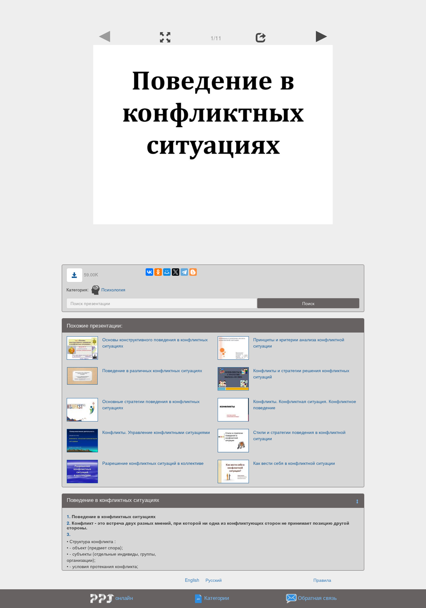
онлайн (124, 597)
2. (68, 523)
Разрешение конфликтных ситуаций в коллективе (153, 463)
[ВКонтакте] (149, 272)
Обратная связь (317, 598)
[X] (175, 272)
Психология (113, 289)
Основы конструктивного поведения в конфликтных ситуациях (155, 342)
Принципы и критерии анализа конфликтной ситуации (298, 342)
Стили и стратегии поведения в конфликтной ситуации (299, 435)
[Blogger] (193, 272)
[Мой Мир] (167, 272)
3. (68, 534)
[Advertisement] (213, 14)
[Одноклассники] (158, 272)
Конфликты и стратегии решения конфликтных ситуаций (301, 373)
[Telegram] (184, 272)
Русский (214, 580)
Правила (322, 580)
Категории (216, 598)
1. (68, 516)
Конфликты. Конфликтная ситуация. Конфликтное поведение (304, 404)
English (192, 580)
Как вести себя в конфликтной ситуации (294, 463)
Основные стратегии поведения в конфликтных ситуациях (151, 404)
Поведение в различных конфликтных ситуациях (152, 370)
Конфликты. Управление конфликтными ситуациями (156, 432)
